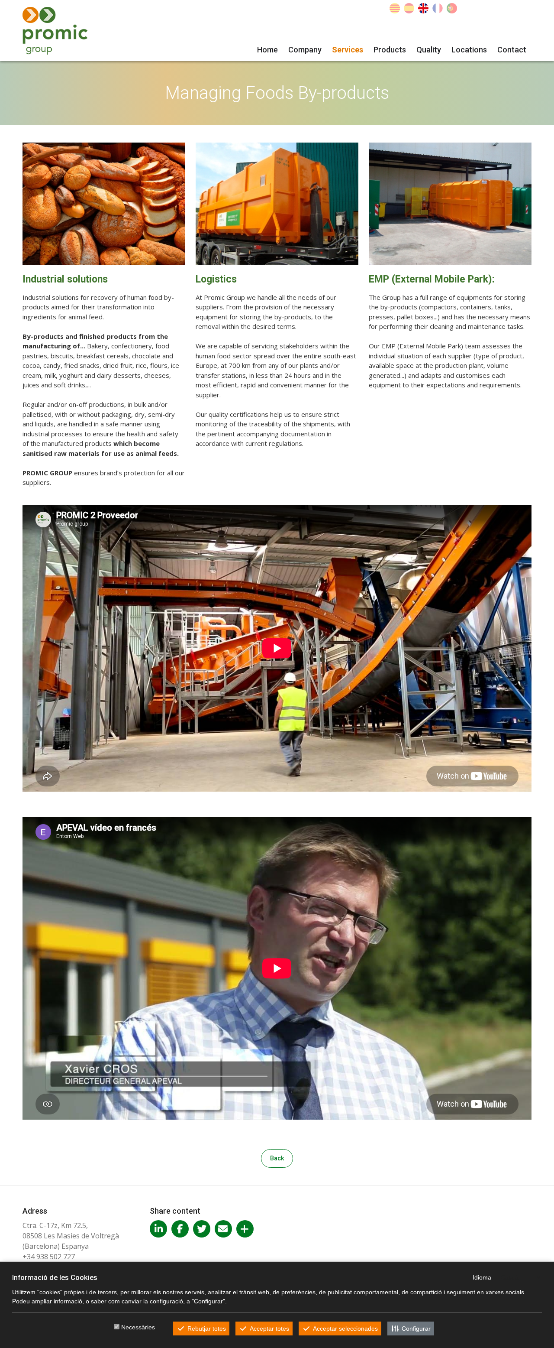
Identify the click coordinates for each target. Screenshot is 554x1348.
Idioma (482, 1277)
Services (347, 49)
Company (305, 49)
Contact (511, 49)
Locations (469, 49)
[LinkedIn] (158, 1229)
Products (390, 49)
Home (267, 49)
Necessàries (138, 1327)
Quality (428, 49)
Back (277, 1158)
